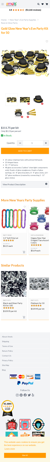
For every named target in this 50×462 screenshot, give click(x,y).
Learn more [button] (9, 449)
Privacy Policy (7, 360)
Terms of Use (7, 346)
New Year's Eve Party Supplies (23, 20)
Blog (4, 370)
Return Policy (7, 351)
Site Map (5, 365)
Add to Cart (25, 151)
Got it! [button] (25, 455)
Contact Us (6, 356)
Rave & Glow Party (9, 23)
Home (4, 20)
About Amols (7, 337)
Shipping (5, 341)
